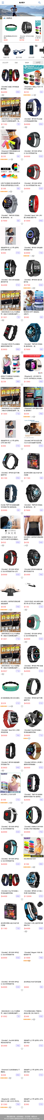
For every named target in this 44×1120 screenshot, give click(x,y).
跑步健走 (5, 11)
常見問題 (27, 1116)
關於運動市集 (11, 1116)
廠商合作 (34, 1116)
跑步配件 (14, 11)
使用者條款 (20, 1116)
